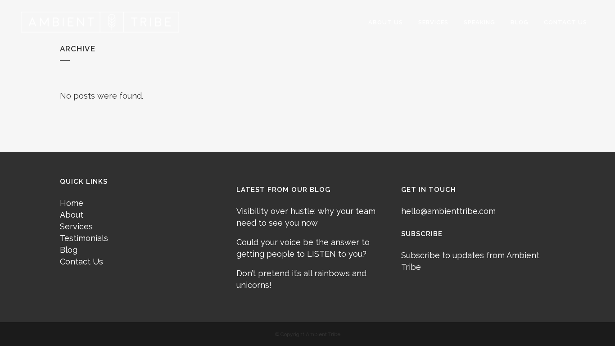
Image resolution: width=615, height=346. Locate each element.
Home (71, 203)
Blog (68, 250)
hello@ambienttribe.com (448, 211)
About (71, 214)
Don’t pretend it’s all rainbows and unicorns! (301, 279)
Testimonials (84, 238)
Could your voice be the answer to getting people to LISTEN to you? (303, 248)
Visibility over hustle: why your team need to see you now (305, 217)
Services (76, 226)
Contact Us (81, 261)
